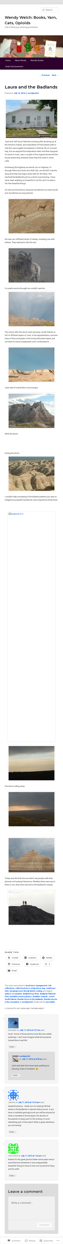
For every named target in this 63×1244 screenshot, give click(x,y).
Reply (12, 1047)
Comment (44, 1224)
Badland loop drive (31, 994)
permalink (50, 1002)
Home (8, 60)
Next (55, 75)
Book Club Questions (14, 66)
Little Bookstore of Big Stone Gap (30, 988)
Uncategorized (15, 991)
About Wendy (20, 60)
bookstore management (36, 986)
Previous (44, 75)
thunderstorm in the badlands (30, 999)
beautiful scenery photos (21, 996)
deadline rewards (40, 996)
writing (39, 991)
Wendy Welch (29, 991)
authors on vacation (13, 994)
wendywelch (33, 93)
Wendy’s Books (37, 60)
